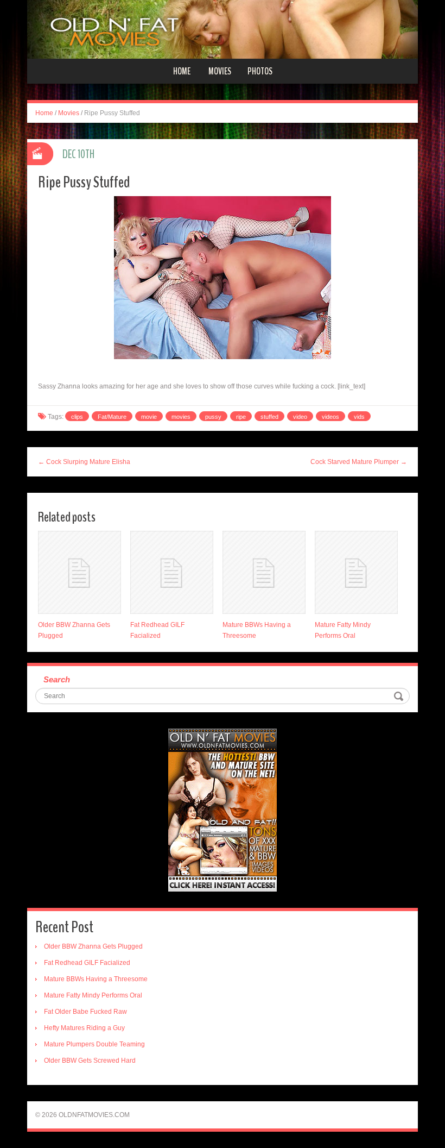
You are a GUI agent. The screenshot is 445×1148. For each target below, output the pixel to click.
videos (330, 416)
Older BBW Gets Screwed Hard (90, 1060)
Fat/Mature (112, 416)
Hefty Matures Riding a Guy (84, 1028)
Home (181, 71)
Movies (219, 71)
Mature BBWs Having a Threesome (96, 979)
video (300, 416)
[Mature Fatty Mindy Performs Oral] (356, 572)
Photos (259, 71)
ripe (241, 416)
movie (149, 416)
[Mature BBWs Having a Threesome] (264, 572)
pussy (213, 416)
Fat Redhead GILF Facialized (87, 963)
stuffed (269, 416)
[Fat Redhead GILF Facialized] (171, 572)
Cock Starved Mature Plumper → (358, 462)
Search (56, 679)
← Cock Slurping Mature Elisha (84, 462)
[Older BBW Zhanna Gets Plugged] (79, 572)
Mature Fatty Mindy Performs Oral (93, 995)
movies (180, 416)
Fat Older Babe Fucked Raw (85, 1011)
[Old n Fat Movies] (222, 29)
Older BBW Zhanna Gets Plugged (93, 946)
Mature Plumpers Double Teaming (94, 1044)
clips (77, 416)
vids (359, 416)
